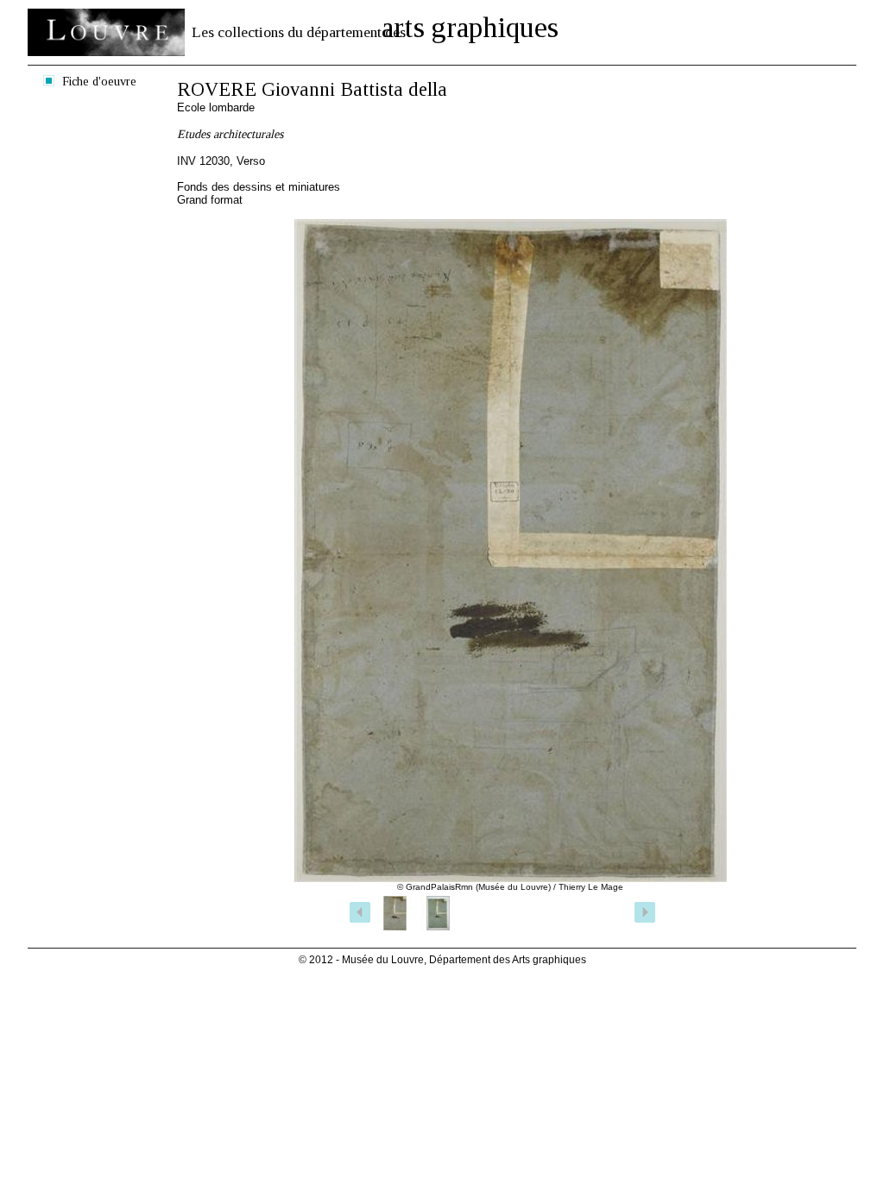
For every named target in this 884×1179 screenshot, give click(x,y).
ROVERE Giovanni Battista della (312, 89)
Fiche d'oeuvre (99, 81)
